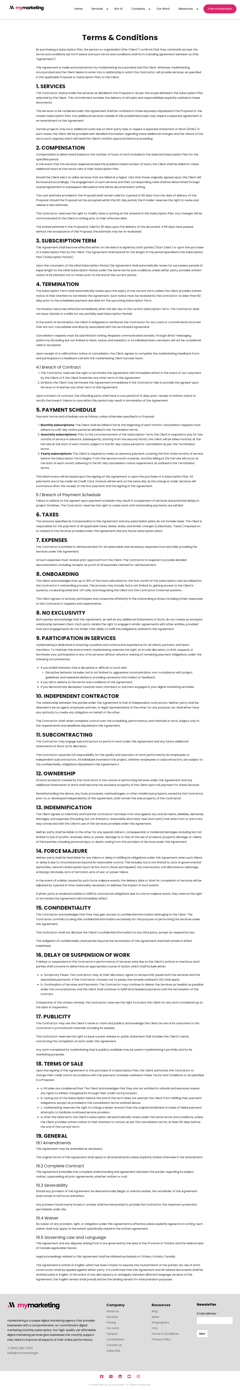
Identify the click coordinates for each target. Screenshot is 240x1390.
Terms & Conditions (165, 1334)
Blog (155, 1311)
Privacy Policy (161, 1339)
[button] (236, 3)
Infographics (160, 1322)
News (155, 1317)
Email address (207, 1313)
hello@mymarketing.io (22, 1353)
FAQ (154, 1328)
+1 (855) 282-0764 (20, 1348)
